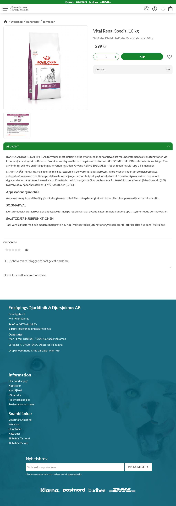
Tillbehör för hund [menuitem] (19, 438)
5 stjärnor (19, 249)
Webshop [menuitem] (14, 424)
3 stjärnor (12, 249)
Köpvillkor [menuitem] (15, 385)
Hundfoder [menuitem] (15, 428)
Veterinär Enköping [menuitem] (20, 419)
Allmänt (12, 146)
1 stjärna (6, 249)
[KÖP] (142, 56)
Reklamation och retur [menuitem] (22, 404)
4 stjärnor (16, 249)
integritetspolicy (74, 474)
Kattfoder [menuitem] (14, 433)
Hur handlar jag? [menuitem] (18, 380)
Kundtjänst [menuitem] (15, 390)
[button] (5, 8)
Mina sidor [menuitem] (15, 395)
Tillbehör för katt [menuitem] (19, 443)
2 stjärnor (9, 249)
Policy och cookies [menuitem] (19, 399)
